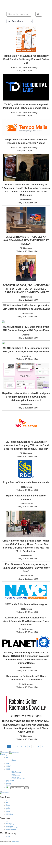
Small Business (9, 814)
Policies (13, 774)
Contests (8, 768)
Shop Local (8, 781)
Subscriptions (9, 823)
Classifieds (8, 783)
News (7, 757)
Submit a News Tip (16, 775)
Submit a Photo (15, 777)
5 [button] (25, 746)
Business (8, 811)
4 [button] (21, 746)
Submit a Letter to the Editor (18, 778)
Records (13, 762)
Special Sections (10, 780)
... (33, 746)
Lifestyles (14, 760)
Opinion (13, 759)
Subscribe (2, 754)
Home (7, 756)
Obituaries (8, 765)
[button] (33, 746)
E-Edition (8, 766)
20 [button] (42, 746)
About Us (14, 771)
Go (38, 14)
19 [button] (38, 746)
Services (8, 769)
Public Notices (9, 785)
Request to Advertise (16, 772)
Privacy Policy (15, 841)
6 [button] (29, 746)
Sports (7, 763)
